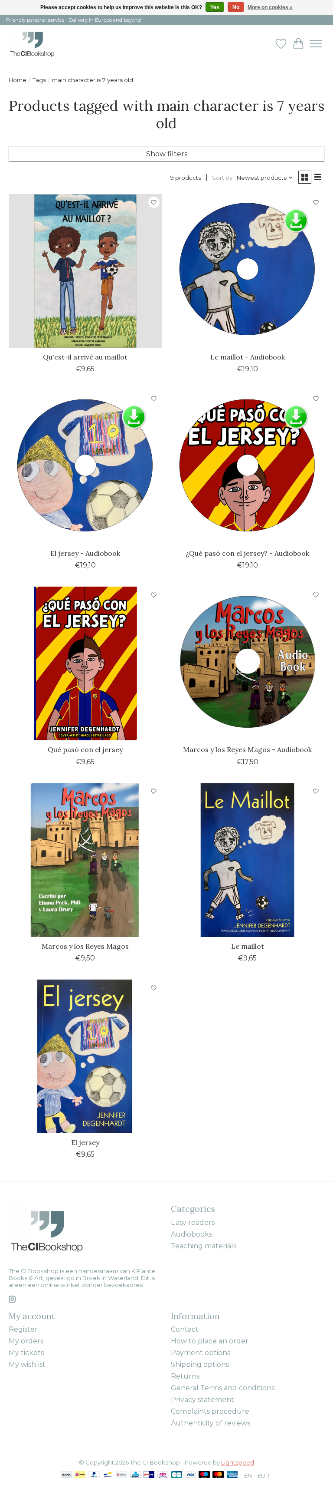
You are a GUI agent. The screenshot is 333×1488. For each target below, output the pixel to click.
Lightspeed (237, 1462)
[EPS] (162, 1475)
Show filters (166, 154)
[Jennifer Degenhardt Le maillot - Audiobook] (247, 271)
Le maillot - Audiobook (247, 357)
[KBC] (135, 1475)
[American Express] (232, 1475)
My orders (26, 1341)
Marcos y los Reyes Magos (85, 946)
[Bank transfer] (66, 1475)
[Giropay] (149, 1475)
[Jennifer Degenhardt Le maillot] (247, 860)
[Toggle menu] (315, 44)
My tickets (26, 1353)
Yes (214, 7)
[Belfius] (121, 1475)
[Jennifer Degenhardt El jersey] (85, 1056)
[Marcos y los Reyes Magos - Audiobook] (247, 663)
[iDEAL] (80, 1475)
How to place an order (209, 1341)
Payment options (200, 1353)
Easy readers (193, 1222)
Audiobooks (191, 1234)
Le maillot (247, 946)
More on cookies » (270, 7)
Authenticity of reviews (210, 1423)
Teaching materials (203, 1246)
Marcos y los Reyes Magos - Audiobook (247, 749)
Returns (185, 1376)
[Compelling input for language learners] (41, 43)
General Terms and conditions (222, 1388)
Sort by (222, 177)
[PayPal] (94, 1475)
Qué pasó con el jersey (85, 749)
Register (23, 1329)
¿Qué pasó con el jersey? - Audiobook (247, 553)
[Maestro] (204, 1475)
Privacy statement (202, 1400)
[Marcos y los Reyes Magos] (85, 860)
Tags (39, 79)
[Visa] (190, 1475)
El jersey (85, 1142)
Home (17, 79)
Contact (185, 1329)
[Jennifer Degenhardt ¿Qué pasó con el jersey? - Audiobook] (247, 467)
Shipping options (200, 1364)
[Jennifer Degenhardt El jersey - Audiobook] (85, 467)
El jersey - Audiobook (85, 553)
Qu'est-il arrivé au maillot (85, 357)
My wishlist (27, 1364)
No (235, 7)
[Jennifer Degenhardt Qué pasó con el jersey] (85, 663)
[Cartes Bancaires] (176, 1475)
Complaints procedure (210, 1411)
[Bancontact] (107, 1475)
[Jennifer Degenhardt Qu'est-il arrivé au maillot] (85, 271)
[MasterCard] (218, 1475)
